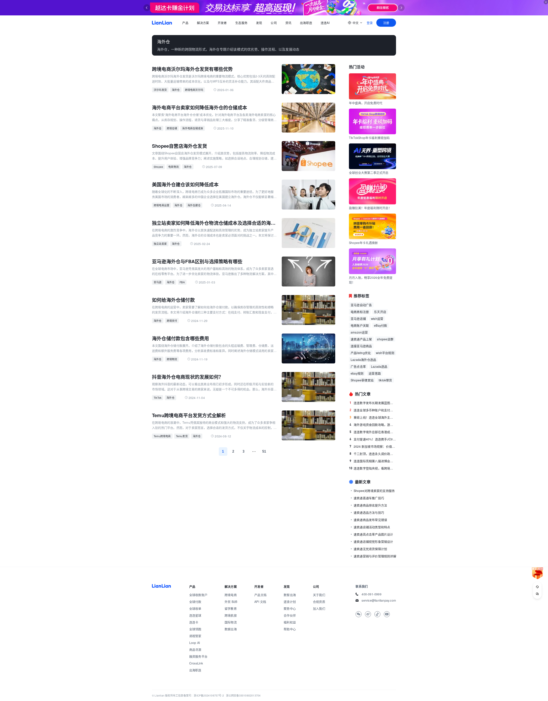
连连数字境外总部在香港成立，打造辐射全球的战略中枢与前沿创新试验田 (373, 432)
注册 (386, 23)
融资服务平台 (198, 656)
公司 (274, 23)
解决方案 (203, 23)
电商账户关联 (360, 325)
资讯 (288, 23)
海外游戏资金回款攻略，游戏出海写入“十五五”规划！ (373, 424)
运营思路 (375, 373)
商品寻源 (195, 649)
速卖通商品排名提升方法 (370, 505)
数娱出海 (231, 629)
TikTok (157, 397)
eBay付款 (380, 325)
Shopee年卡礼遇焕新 (363, 243)
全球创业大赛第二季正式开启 (369, 172)
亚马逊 (158, 282)
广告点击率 (358, 366)
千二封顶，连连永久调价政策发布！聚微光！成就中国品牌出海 (373, 454)
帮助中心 (290, 629)
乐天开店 (380, 312)
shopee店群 (385, 339)
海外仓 (176, 89)
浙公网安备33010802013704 (243, 695)
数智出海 (290, 595)
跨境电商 (231, 595)
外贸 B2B (231, 601)
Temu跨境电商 (162, 436)
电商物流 (173, 166)
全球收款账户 (198, 595)
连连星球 (195, 615)
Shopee (158, 166)
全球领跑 (195, 629)
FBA (182, 282)
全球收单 (195, 608)
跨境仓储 (172, 128)
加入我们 (319, 608)
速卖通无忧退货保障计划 (370, 549)
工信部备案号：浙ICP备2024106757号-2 (200, 695)
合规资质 (319, 601)
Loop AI (194, 642)
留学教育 (231, 608)
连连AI (325, 23)
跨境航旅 (231, 615)
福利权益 (290, 622)
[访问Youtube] (387, 614)
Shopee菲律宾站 (362, 380)
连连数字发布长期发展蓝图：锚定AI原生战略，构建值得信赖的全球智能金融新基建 (373, 403)
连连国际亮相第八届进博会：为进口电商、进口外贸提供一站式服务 (373, 461)
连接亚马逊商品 (361, 346)
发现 (259, 23)
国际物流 (231, 622)
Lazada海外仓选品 (363, 359)
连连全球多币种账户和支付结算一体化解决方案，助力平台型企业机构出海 (373, 410)
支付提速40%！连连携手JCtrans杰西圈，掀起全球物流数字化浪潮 (373, 439)
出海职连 (306, 23)
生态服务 (241, 23)
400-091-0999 (371, 594)
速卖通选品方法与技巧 (369, 512)
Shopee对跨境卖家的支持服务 (374, 490)
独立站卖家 (160, 243)
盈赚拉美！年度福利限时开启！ (370, 208)
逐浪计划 (290, 601)
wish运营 (377, 318)
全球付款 (195, 601)
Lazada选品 (379, 366)
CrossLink (196, 663)
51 (264, 451)
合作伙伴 (290, 615)
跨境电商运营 (161, 205)
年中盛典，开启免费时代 (365, 103)
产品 (185, 23)
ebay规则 (357, 373)
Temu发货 (182, 436)
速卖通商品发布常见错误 (370, 520)
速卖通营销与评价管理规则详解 (375, 556)
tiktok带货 (385, 380)
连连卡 (193, 622)
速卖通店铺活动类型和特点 (372, 527)
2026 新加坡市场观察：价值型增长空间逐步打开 (373, 446)
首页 (162, 23)
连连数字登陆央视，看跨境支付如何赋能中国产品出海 (372, 468)
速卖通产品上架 (361, 339)
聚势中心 (290, 608)
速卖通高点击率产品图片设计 (373, 534)
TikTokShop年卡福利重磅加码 (369, 138)
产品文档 (260, 595)
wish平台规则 (385, 353)
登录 (370, 23)
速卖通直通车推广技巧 (369, 498)
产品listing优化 (361, 353)
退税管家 (195, 636)
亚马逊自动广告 (361, 305)
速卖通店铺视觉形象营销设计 (373, 541)
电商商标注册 (360, 312)
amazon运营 (359, 332)
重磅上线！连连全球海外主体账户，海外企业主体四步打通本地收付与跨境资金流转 (373, 417)
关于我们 (319, 595)
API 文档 (260, 601)
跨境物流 (172, 359)
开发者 (222, 23)
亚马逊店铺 (358, 318)
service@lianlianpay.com (379, 600)
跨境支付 (172, 320)
